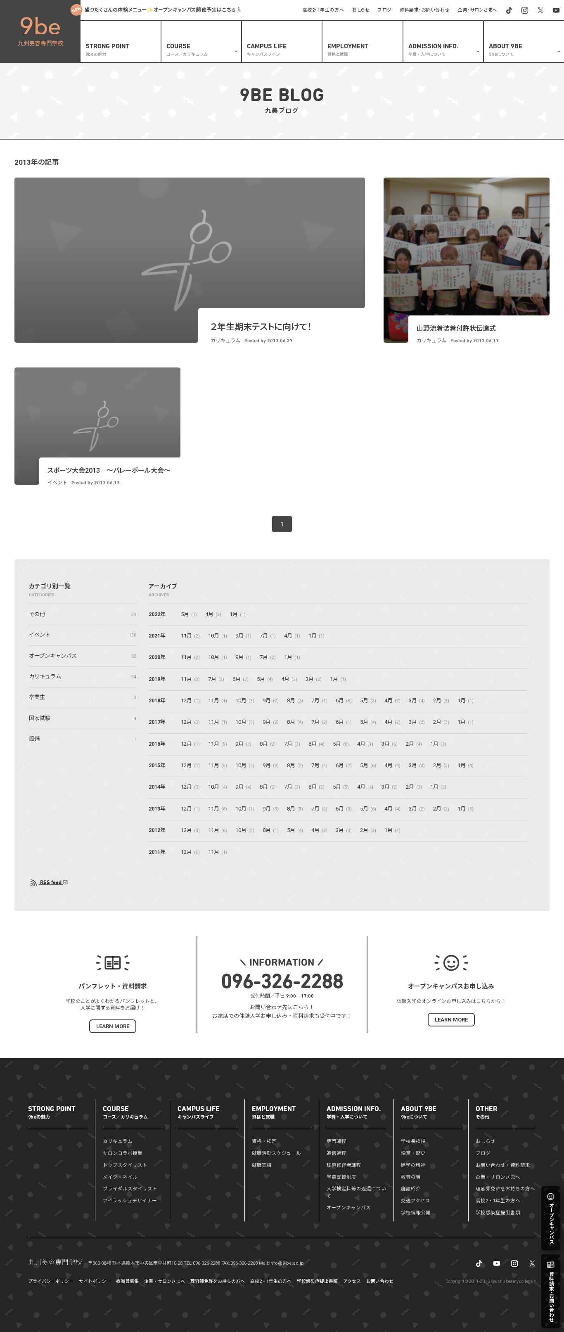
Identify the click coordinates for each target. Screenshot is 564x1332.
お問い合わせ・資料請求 (503, 1165)
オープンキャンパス (349, 1208)
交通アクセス (415, 1201)
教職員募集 (127, 1281)
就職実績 (262, 1165)
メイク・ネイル (120, 1177)
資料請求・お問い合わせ (425, 10)
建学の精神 (413, 1165)
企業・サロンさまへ (477, 10)
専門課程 (336, 1141)
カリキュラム (118, 1141)
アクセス (352, 1281)
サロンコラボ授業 (122, 1153)
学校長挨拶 (413, 1141)
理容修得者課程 (344, 1165)
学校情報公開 (416, 1213)
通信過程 (336, 1153)
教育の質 (411, 1177)
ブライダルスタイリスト (130, 1189)
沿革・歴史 (413, 1153)
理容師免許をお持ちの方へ (505, 1189)
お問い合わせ (379, 1281)
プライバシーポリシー (50, 1281)
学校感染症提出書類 (498, 1213)
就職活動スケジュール (276, 1153)
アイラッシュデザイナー (130, 1201)
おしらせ (361, 10)
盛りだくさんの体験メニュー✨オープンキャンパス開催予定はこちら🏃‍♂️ (163, 10)
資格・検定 (264, 1141)
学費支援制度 (341, 1177)
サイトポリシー (95, 1281)
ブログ (384, 10)
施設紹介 (411, 1189)
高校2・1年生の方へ (323, 10)
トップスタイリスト (125, 1165)
